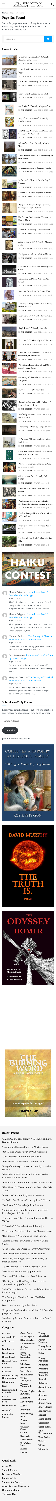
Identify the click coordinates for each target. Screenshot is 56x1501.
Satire (41, 1391)
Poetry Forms (45, 1346)
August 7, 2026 (40, 295)
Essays (5, 1396)
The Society (26, 64)
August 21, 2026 (41, 76)
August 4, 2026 (40, 344)
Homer (23, 1360)
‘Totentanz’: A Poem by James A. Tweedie (34, 167)
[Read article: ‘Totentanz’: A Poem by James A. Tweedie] (9, 171)
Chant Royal (8, 1357)
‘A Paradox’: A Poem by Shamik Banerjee (34, 229)
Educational (8, 1382)
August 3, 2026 (40, 360)
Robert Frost (26, 1371)
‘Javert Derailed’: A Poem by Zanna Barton (35, 315)
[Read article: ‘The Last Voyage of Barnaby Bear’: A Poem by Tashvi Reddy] (9, 517)
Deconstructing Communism (10, 1376)
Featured (6, 1410)
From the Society (7, 1415)
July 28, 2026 (39, 446)
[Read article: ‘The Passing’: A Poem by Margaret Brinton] (9, 430)
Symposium (44, 1419)
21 (51, 332)
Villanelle (43, 1449)
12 (52, 110)
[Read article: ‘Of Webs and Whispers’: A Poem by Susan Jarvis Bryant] (9, 442)
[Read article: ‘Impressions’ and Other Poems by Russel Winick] (9, 529)
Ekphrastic (25, 1436)
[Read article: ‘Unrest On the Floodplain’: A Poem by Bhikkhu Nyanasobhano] (9, 60)
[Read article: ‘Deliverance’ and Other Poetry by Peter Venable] (9, 282)
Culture (23, 1432)
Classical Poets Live (9, 1362)
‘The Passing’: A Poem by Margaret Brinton (35, 426)
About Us (6, 1466)
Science (42, 1395)
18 (52, 212)
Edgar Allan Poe (27, 1340)
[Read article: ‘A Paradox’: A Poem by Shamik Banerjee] (9, 233)
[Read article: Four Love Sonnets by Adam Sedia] (9, 393)
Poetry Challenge (43, 1334)
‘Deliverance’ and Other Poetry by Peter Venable (27, 1249)
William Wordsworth (25, 1385)
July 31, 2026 (39, 394)
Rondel (42, 1379)
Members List (9, 1478)
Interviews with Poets (9, 1401)
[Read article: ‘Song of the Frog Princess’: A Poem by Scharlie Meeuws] (9, 122)
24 (52, 258)
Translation (44, 1437)
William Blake (26, 1375)
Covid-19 (6, 1371)
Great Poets (26, 1333)
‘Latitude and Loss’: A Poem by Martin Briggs (25, 1147)
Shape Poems (45, 1403)
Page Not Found (17, 13)
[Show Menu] (3, 4)
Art (3, 1345)
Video (41, 1445)
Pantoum (25, 1409)
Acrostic (6, 1333)
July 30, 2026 (39, 409)
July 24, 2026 (39, 520)
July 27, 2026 (39, 471)
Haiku (41, 1353)
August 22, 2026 (41, 64)
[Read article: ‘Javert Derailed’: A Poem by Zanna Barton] (9, 319)
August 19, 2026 (41, 98)
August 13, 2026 (41, 212)
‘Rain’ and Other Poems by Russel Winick (35, 291)
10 (52, 187)
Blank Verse (8, 1353)
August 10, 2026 (41, 258)
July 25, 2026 (39, 508)
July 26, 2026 (39, 496)
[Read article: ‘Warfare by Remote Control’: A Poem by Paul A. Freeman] (9, 418)
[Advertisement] (28, 1017)
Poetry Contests (42, 1341)
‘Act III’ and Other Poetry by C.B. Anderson (35, 81)
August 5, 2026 (40, 332)
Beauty (23, 1423)
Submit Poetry (9, 1470)
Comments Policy (11, 1490)
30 (52, 249)
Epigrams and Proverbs (9, 1391)
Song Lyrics (44, 1411)
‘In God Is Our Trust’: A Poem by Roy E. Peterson (27, 1200)
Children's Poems (24, 1428)
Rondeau (43, 1368)
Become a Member (12, 1474)
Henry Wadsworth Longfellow (25, 1355)
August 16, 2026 (41, 162)
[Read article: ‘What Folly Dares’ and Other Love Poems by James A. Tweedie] (9, 467)
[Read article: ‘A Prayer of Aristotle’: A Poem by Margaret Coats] (9, 245)
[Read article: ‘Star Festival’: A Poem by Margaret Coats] (9, 110)
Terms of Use (9, 1494)
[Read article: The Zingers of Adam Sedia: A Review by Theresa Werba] (9, 221)
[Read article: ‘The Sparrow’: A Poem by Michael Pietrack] (9, 258)
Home (5, 13)
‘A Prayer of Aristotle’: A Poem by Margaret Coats (27, 1231)
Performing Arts (26, 1414)
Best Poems (8, 1349)
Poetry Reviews (9, 1405)
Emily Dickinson (27, 1343)
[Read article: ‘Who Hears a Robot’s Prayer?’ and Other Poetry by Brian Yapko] (9, 368)
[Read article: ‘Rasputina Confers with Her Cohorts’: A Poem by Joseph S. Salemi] (9, 405)
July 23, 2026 (39, 533)
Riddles (23, 1452)
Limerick (25, 1397)
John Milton (25, 1368)
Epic (4, 1386)
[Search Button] (52, 4)
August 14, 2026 (41, 196)
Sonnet (42, 1415)
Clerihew (7, 1367)
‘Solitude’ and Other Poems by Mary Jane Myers (27, 1182)
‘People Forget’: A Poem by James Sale (33, 328)
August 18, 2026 (41, 125)
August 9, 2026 (40, 273)
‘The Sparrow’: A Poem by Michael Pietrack (35, 254)
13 (52, 86)
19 (49, 421)
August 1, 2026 (40, 384)
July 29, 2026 (39, 431)
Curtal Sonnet (44, 1349)
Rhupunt (43, 1364)
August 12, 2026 (41, 233)
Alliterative (8, 1341)
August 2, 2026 (40, 372)
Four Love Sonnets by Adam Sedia (31, 389)
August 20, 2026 (41, 86)
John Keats (25, 1364)
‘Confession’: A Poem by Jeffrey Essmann (34, 192)
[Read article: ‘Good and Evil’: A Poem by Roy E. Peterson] (9, 344)
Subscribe (10, 730)
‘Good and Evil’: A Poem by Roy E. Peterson (35, 340)
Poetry (23, 1420)
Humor (23, 1449)
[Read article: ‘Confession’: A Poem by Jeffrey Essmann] (9, 196)
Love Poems (26, 1401)
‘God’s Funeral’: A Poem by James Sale (33, 93)
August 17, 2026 (41, 138)
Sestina (42, 1399)
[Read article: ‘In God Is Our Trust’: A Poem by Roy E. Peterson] (9, 184)
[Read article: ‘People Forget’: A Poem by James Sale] (9, 332)
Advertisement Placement (15, 1486)
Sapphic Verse (45, 1387)
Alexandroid (8, 1337)
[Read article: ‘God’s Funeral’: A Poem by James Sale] (9, 97)
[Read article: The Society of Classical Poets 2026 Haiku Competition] (9, 381)
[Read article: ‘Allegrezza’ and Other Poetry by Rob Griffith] (9, 480)
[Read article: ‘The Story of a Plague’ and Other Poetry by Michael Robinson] (9, 307)
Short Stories (45, 1407)
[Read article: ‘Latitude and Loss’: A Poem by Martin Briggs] (9, 73)
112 (51, 384)
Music (23, 1405)
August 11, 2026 (41, 249)
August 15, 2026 (41, 172)
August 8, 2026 (40, 286)
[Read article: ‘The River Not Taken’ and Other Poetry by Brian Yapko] (9, 159)
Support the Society (12, 1482)
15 (52, 224)
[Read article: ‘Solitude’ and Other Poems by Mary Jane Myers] (9, 147)
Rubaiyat (43, 1383)
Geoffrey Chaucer (24, 1348)
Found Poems (26, 1440)
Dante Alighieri (27, 1336)
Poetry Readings (43, 1359)
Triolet (42, 1441)
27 (51, 295)
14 (52, 76)
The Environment (45, 1432)
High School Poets (25, 1444)
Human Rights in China (27, 1392)
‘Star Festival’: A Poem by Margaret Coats (34, 106)
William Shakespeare (25, 1379)
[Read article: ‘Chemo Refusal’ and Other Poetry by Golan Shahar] (9, 270)
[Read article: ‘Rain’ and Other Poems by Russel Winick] (9, 295)
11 (52, 125)
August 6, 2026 (40, 310)
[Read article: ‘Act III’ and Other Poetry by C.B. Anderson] (9, 85)
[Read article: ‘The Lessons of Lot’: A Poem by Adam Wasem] (9, 492)
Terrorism (43, 1423)
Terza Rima (44, 1426)
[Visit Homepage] (27, 4)
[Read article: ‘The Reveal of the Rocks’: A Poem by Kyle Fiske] (9, 541)
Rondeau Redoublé (43, 1373)
